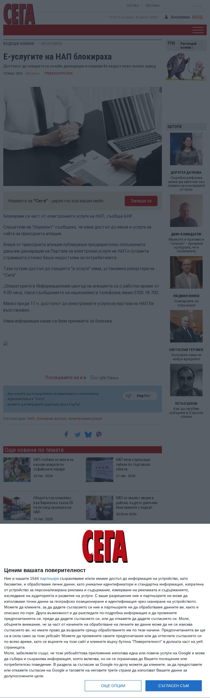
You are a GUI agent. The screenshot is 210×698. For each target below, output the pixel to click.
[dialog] (105, 611)
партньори (49, 578)
